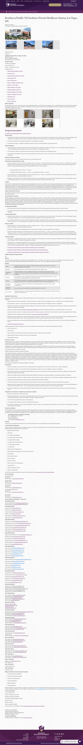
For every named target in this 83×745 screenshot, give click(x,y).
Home (6, 11)
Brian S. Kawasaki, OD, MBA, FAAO (15, 82)
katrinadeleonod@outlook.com (21, 521)
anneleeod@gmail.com (17, 620)
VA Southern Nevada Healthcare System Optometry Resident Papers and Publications (26, 247)
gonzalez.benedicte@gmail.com (26, 611)
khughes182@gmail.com (18, 639)
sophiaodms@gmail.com (26, 534)
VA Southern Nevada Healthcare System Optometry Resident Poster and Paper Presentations (27, 249)
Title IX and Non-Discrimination (22, 739)
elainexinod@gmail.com (17, 544)
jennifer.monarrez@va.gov (71, 689)
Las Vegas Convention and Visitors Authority (44, 472)
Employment (25, 737)
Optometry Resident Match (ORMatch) (30, 309)
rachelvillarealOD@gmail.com (20, 504)
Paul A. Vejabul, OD (11, 101)
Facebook (55, 734)
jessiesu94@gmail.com (17, 553)
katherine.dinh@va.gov (17, 483)
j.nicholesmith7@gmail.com (22, 503)
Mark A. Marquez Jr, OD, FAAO (14, 87)
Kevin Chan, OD (11, 73)
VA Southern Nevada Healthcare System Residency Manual (18, 133)
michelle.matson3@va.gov (20, 652)
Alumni (18, 1)
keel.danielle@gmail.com (18, 613)
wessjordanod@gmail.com (19, 640)
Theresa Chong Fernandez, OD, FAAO (15, 75)
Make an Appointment (69, 5)
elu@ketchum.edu (16, 661)
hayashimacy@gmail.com (19, 538)
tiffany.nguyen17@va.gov (19, 515)
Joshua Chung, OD (11, 78)
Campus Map (25, 735)
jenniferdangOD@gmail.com (20, 618)
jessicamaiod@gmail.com (18, 614)
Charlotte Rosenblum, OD (10, 608)
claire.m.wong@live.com (18, 629)
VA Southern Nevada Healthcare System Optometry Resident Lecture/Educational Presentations (28, 252)
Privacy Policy (25, 738)
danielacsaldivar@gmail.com (21, 542)
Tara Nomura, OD (11, 96)
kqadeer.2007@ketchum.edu (20, 657)
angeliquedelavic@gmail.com (24, 523)
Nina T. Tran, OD (11, 99)
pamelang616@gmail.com (18, 576)
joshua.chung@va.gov (19, 511)
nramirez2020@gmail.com (20, 622)
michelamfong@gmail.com (19, 536)
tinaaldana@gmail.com (20, 632)
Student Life (13, 1)
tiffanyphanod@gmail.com (18, 599)
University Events (45, 1)
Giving (22, 1)
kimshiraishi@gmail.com (20, 627)
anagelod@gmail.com (18, 655)
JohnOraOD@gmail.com (16, 597)
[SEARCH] (75, 1)
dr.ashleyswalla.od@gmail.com (20, 647)
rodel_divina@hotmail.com (21, 650)
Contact (26, 733)
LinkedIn (59, 734)
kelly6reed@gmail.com (17, 580)
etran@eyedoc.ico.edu (16, 582)
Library (27, 736)
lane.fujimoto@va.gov (41, 689)
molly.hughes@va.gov (17, 497)
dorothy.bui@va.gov (17, 510)
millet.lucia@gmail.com (17, 641)
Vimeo (61, 734)
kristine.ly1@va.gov (16, 513)
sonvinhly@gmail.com (15, 621)
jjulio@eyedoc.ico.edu (22, 574)
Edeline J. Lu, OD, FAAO (12, 85)
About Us (7, 1)
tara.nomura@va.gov (17, 517)
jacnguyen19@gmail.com (21, 540)
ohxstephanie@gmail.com (19, 578)
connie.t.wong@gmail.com (19, 615)
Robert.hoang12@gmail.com (20, 527)
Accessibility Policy (58, 736)
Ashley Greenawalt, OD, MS (11, 605)
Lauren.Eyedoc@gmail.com (20, 645)
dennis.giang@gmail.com (18, 572)
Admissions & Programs (55, 4)
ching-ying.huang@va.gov (17, 492)
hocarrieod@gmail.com (17, 626)
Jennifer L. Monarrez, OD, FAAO (14, 94)
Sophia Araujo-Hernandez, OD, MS (15, 71)
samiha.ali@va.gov (16, 508)
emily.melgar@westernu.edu (19, 530)
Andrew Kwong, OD (9, 606)
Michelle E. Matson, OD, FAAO (14, 89)
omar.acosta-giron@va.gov (18, 478)
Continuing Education (28, 1)
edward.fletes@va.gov (17, 487)
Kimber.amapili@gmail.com (19, 529)
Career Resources (37, 1)
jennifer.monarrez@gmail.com (21, 635)
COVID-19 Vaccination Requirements (15, 324)
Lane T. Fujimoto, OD (12, 80)
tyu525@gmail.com (15, 600)
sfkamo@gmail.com (19, 596)
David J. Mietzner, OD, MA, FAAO (14, 92)
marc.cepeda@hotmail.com (19, 595)
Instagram (57, 734)
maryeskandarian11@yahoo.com (22, 525)
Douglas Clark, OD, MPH (10, 604)
